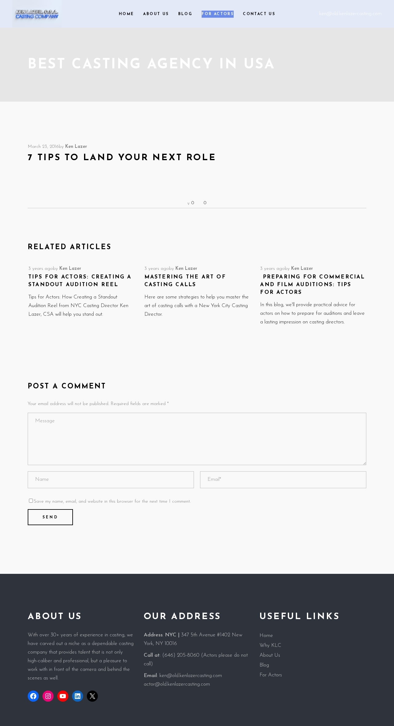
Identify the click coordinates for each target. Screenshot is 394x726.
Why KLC (270, 645)
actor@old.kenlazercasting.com (177, 684)
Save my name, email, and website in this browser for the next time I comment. (112, 501)
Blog (264, 665)
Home (266, 635)
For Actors (270, 675)
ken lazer (76, 146)
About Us (269, 655)
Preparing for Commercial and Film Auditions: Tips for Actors (312, 284)
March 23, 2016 (43, 146)
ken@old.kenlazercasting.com (350, 13)
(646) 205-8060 (180, 655)
